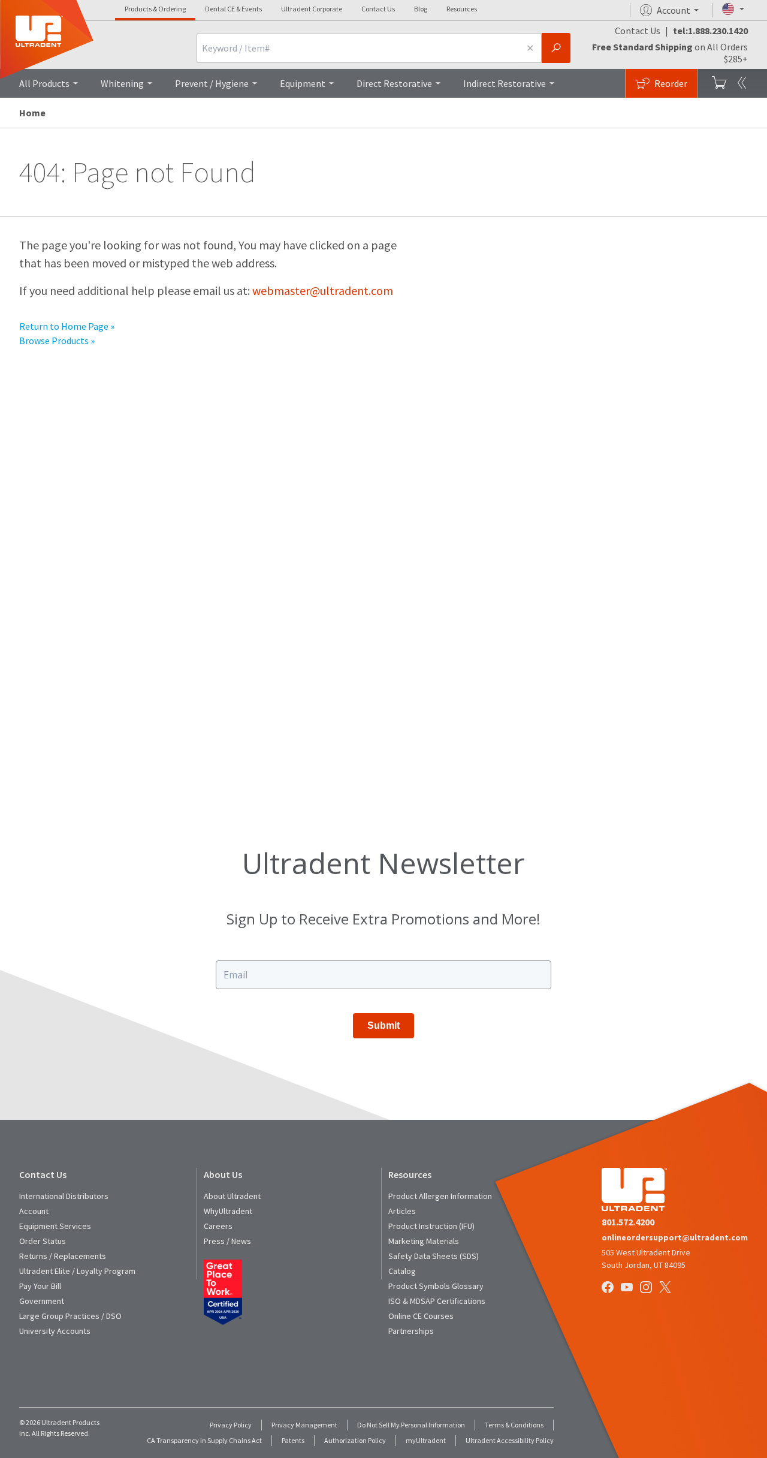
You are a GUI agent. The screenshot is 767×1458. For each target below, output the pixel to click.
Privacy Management (304, 1424)
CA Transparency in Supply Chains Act (204, 1440)
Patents (293, 1440)
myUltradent (426, 1440)
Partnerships (411, 1331)
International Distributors (63, 1196)
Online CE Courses (421, 1316)
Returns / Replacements (62, 1256)
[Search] (556, 48)
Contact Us (378, 8)
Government (41, 1301)
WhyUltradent (228, 1211)
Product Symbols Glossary (436, 1286)
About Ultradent (232, 1196)
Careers (218, 1226)
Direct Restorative (394, 83)
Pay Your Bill (40, 1286)
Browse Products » (57, 341)
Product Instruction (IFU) (431, 1226)
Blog (420, 8)
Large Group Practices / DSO (70, 1316)
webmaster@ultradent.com (322, 290)
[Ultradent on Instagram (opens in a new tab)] (647, 1288)
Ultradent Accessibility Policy (510, 1440)
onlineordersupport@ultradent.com (675, 1237)
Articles (402, 1211)
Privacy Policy (231, 1424)
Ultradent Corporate (311, 8)
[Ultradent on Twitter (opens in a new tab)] (666, 1288)
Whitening (122, 83)
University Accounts (54, 1331)
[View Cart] (719, 83)
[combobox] (358, 48)
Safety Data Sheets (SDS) (433, 1256)
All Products (44, 83)
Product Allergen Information (440, 1196)
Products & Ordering (155, 8)
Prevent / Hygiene (212, 83)
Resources (461, 8)
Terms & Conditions (514, 1424)
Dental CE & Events (233, 8)
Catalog (402, 1271)
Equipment (302, 83)
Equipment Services (55, 1226)
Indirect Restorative (504, 83)
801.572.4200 (628, 1222)
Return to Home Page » (66, 326)
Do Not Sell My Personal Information (411, 1424)
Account (34, 1211)
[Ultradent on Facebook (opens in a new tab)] (609, 1288)
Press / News (227, 1241)
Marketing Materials (423, 1241)
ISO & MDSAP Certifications (436, 1301)
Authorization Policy (355, 1440)
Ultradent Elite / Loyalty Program (77, 1271)
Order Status (42, 1241)
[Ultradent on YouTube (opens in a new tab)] (628, 1288)
